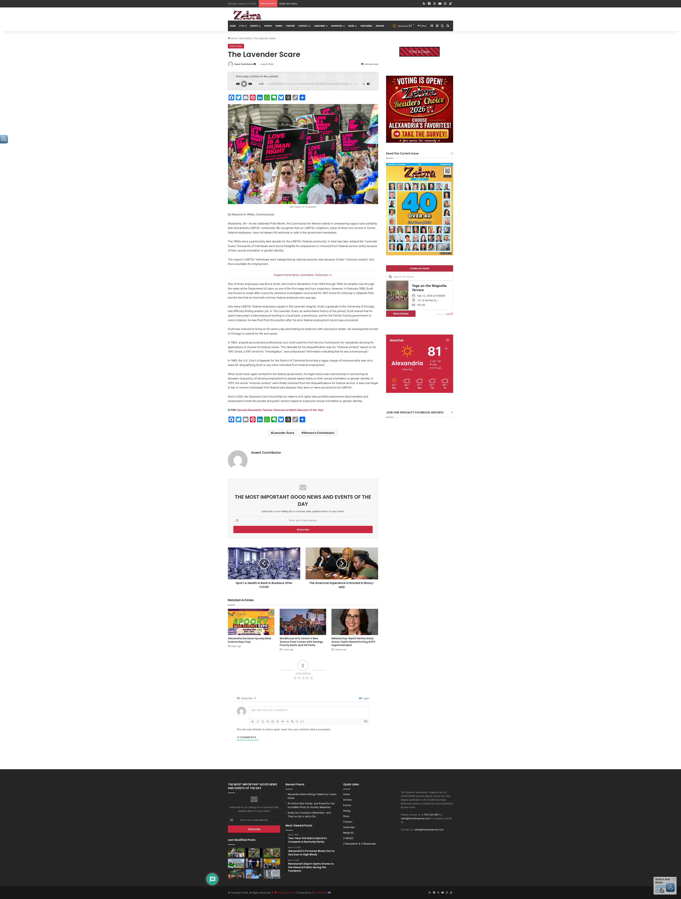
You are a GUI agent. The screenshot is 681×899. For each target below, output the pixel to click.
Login (365, 698)
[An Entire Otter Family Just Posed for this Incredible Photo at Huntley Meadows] (254, 852)
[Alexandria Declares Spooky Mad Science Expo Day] (251, 622)
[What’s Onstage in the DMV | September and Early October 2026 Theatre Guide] (254, 863)
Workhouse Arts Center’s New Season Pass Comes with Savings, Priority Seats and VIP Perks (302, 642)
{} (297, 721)
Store (346, 816)
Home (233, 26)
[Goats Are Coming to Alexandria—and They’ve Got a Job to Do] (272, 852)
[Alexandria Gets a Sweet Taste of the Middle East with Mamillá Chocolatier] (272, 874)
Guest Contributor (243, 64)
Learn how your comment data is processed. (306, 729)
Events (254, 26)
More (351, 26)
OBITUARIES (366, 26)
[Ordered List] (272, 721)
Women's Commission (318, 433)
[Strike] (267, 721)
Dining (279, 26)
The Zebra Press (286, 892)
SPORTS (268, 26)
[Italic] (257, 721)
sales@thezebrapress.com (415, 818)
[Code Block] (287, 721)
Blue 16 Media (320, 892)
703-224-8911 (431, 814)
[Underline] (262, 721)
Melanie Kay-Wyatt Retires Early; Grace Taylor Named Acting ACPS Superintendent (353, 642)
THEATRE (290, 26)
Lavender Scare (283, 433)
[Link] (292, 721)
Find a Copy (419, 51)
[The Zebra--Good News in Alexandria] (247, 15)
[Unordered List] (277, 721)
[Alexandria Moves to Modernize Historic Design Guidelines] (272, 863)
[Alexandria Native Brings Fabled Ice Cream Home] (236, 852)
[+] (302, 721)
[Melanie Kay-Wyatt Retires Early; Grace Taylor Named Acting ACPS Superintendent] (354, 622)
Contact (303, 26)
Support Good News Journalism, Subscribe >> (303, 275)
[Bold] (252, 721)
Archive (380, 26)
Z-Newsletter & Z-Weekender (359, 843)
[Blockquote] (282, 721)
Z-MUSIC (348, 838)
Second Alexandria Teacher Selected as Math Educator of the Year (280, 410)
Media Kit (348, 832)
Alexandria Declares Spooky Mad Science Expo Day (249, 640)
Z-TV (241, 26)
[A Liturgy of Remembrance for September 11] (254, 874)
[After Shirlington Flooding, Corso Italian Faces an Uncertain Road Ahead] (236, 874)
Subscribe (319, 26)
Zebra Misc (245, 38)
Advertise (336, 26)
